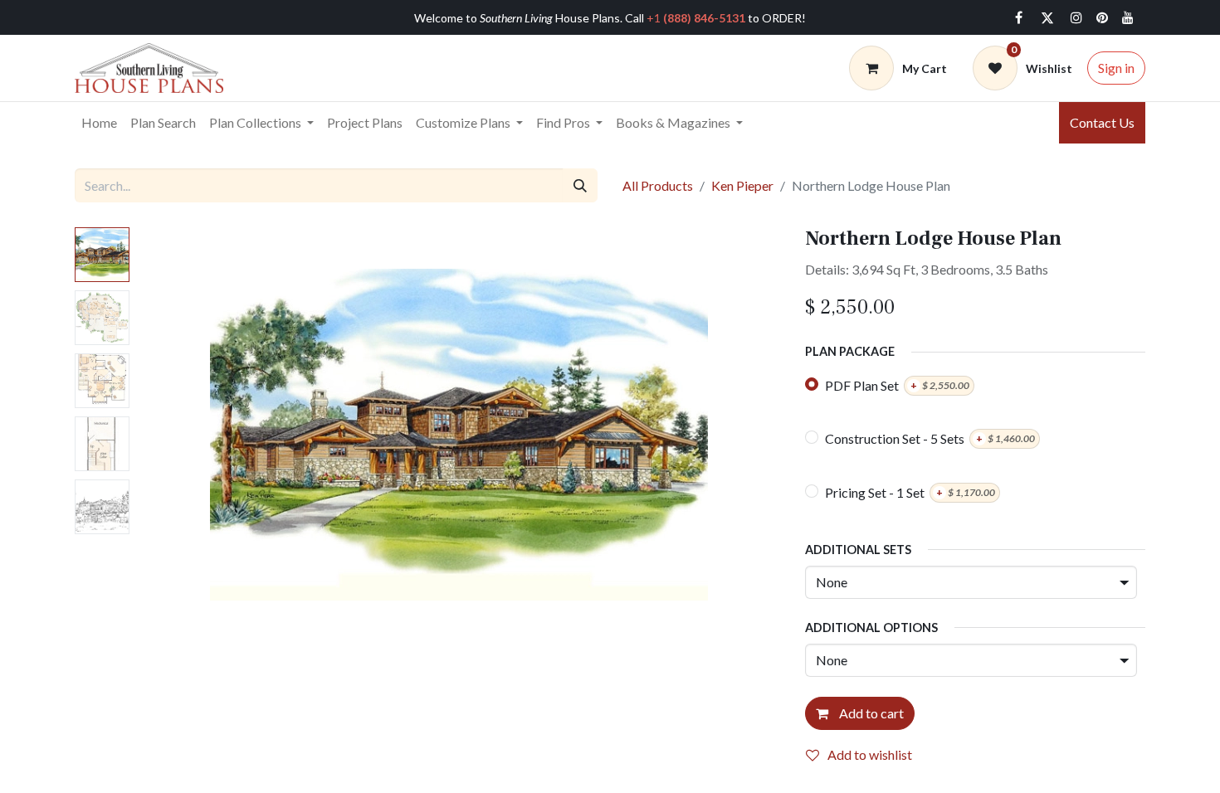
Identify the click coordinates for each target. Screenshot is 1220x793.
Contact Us (1102, 122)
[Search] (580, 185)
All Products (657, 185)
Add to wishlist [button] (869, 754)
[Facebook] (1018, 17)
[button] (186, 434)
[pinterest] (1102, 17)
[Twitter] (1047, 17)
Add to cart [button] (870, 713)
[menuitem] (99, 122)
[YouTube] (1128, 17)
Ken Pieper (742, 185)
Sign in (1116, 67)
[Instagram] (1076, 17)
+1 (696, 18)
